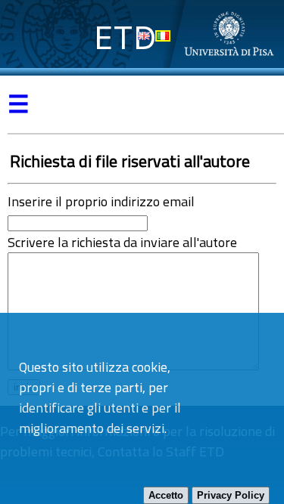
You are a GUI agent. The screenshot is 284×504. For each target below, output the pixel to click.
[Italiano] (162, 36)
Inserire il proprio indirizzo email (101, 201)
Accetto (165, 495)
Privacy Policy (230, 495)
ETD (125, 37)
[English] (143, 36)
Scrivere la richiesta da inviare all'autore (122, 242)
